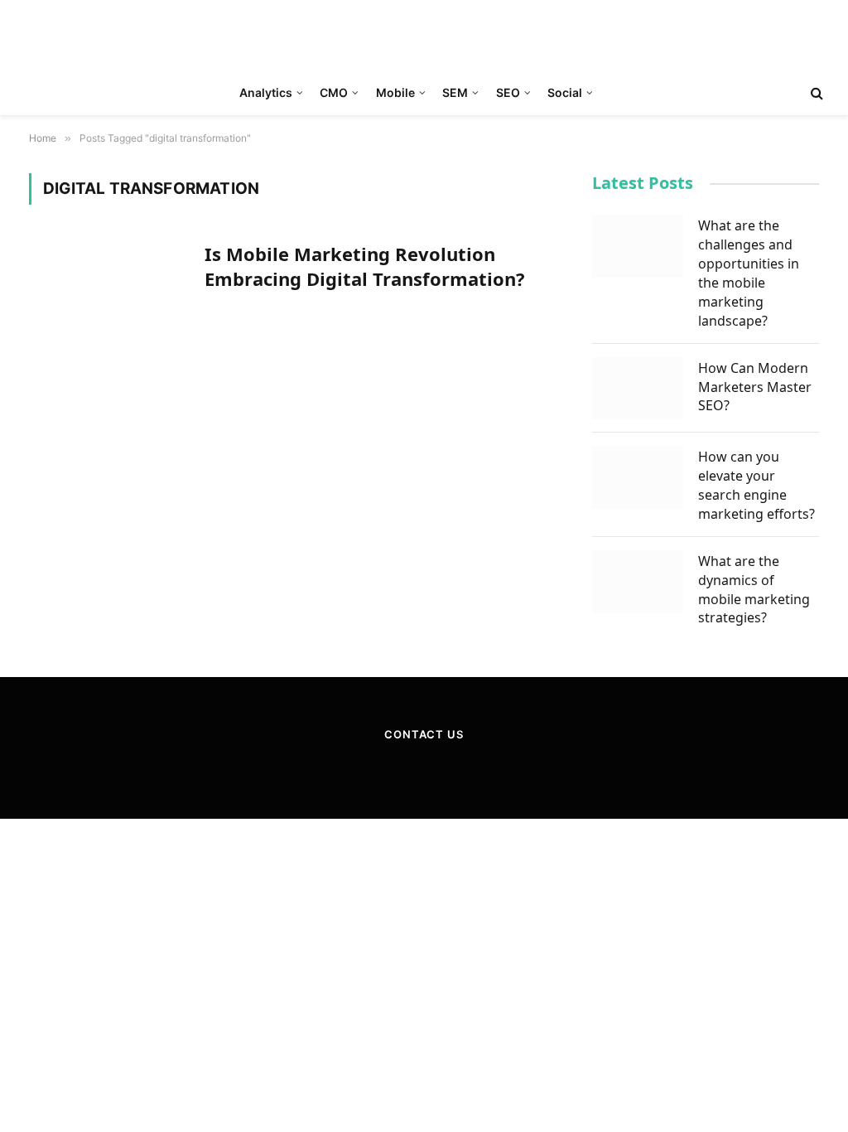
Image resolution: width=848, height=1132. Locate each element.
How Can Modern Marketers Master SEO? (755, 387)
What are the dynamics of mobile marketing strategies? (754, 589)
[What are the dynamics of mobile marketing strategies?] (637, 581)
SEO (508, 92)
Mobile (395, 92)
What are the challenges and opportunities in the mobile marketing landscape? (748, 272)
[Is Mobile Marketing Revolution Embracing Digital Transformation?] (106, 289)
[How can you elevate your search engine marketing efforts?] (637, 477)
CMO (334, 92)
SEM (455, 92)
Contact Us (424, 734)
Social (564, 92)
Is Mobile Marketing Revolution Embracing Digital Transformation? (365, 266)
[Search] (815, 93)
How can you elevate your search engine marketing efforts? (756, 485)
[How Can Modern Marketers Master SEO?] (637, 388)
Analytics (265, 92)
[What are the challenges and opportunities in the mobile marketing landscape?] (637, 246)
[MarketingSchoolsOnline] (424, 35)
